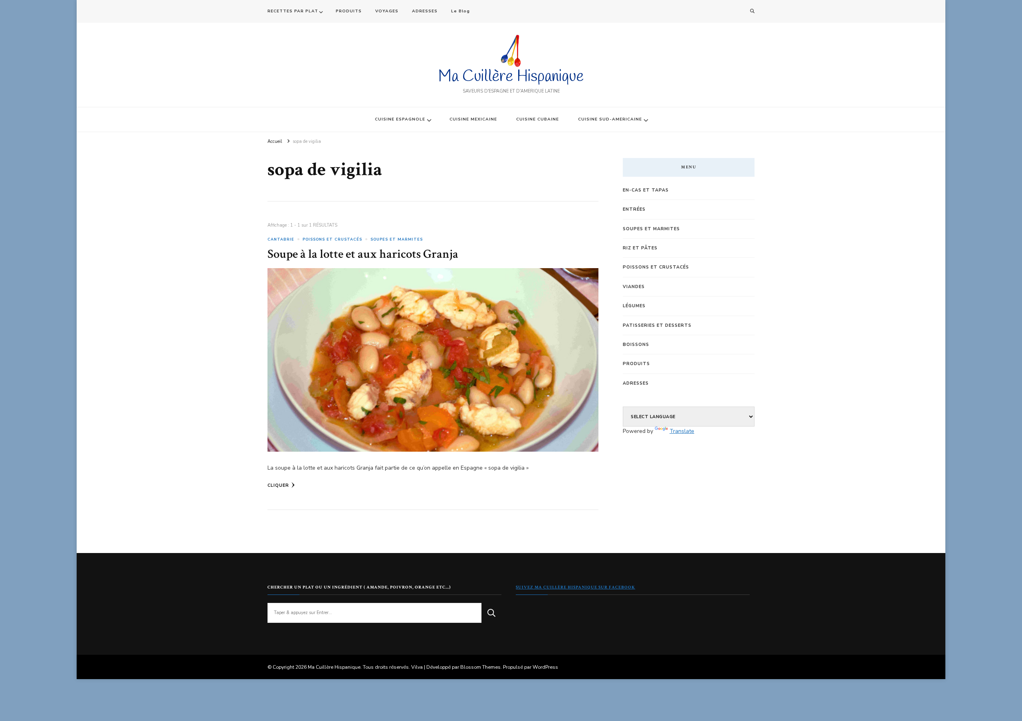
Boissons (636, 345)
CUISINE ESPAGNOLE (400, 119)
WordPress (545, 667)
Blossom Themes (480, 667)
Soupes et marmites (396, 239)
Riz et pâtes (640, 248)
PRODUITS (349, 11)
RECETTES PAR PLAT (292, 11)
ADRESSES (425, 11)
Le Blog (460, 11)
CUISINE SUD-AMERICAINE (610, 119)
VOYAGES (386, 11)
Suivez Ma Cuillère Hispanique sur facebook (575, 587)
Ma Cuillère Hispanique (511, 77)
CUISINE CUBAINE (537, 119)
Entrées (634, 209)
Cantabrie (280, 239)
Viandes (634, 287)
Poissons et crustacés (332, 239)
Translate (681, 431)
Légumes (634, 306)
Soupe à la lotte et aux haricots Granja (362, 254)
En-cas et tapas (646, 190)
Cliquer (278, 485)
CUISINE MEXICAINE (473, 119)
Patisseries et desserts (657, 325)
